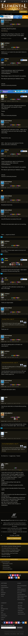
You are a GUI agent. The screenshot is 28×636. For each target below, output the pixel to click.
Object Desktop (4, 585)
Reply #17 (3, 403)
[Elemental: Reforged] (14, 7)
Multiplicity (3, 594)
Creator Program (4, 615)
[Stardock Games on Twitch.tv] (15, 575)
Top (26, 49)
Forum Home (3, 14)
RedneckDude (8, 20)
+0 (2, 401)
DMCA (18, 633)
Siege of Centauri (20, 597)
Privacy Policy (7, 633)
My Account (20, 607)
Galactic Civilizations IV (21, 589)
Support (20, 603)
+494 (2, 417)
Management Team (4, 608)
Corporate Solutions (4, 587)
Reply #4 (3, 127)
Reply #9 (3, 247)
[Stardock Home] (5, 1)
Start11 (2, 589)
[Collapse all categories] (27, 561)
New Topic (23, 11)
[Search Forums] (27, 1)
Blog (2, 607)
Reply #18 (3, 421)
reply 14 (16, 362)
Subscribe (19, 627)
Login (11, 14)
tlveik (6, 397)
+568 (2, 62)
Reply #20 (4, 470)
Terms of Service (13, 633)
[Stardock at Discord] (11, 577)
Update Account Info (21, 614)
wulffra (6, 464)
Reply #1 (3, 49)
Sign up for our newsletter (7, 625)
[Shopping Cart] (24, 1)
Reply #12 (3, 300)
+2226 (2, 23)
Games (19, 583)
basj (6, 95)
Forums (2, 619)
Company (4, 603)
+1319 (2, 47)
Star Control (19, 592)
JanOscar (7, 43)
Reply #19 (3, 438)
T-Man (6, 258)
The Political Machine (21, 594)
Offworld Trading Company (22, 596)
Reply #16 (3, 386)
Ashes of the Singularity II (22, 585)
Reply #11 (3, 284)
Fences (2, 590)
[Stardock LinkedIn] (16, 577)
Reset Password (21, 612)
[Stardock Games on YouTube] (13, 575)
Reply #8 (3, 216)
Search (7, 14)
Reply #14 (3, 341)
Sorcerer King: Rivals (21, 599)
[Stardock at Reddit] (9, 577)
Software (4, 583)
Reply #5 (3, 156)
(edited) (19, 126)
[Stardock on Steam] (20, 575)
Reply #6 (3, 188)
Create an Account (21, 608)
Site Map (21, 633)
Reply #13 (3, 314)
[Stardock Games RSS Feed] (19, 577)
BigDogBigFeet (8, 413)
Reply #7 (3, 202)
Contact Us (3, 617)
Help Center (20, 605)
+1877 (2, 99)
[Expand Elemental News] (2, 565)
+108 (2, 262)
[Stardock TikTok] (14, 577)
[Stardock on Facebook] (10, 575)
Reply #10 (3, 267)
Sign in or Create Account (14, 538)
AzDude (7, 59)
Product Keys (20, 610)
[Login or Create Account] (22, 1)
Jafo (6, 278)
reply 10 (12, 319)
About (2, 605)
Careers (2, 610)
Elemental (19, 587)
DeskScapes (3, 592)
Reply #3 (3, 101)
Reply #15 (3, 357)
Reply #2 (3, 65)
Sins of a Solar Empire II (21, 590)
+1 (2, 467)
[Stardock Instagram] (17, 575)
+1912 (2, 281)
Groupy (2, 596)
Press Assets (3, 614)
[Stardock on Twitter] (8, 575)
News (2, 612)
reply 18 (16, 443)
